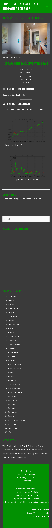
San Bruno (12, 396)
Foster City (12, 328)
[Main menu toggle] (47, 6)
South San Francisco (17, 420)
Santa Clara (12, 412)
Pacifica (11, 376)
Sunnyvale (12, 424)
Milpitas (11, 360)
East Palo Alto (14, 324)
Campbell (12, 312)
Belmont (12, 300)
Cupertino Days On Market (26, 180)
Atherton (12, 296)
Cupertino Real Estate (16, 104)
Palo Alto (12, 380)
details (26, 83)
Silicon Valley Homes (40, 510)
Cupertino (12, 316)
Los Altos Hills (14, 344)
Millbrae (11, 356)
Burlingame (13, 308)
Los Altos (12, 340)
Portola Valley (14, 384)
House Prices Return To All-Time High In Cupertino (25, 454)
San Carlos (12, 400)
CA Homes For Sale (40, 516)
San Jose (12, 404)
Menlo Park (13, 352)
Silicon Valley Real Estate (38, 513)
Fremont (12, 332)
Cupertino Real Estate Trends (26, 109)
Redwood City (14, 388)
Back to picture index (11, 57)
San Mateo (12, 408)
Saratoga (11, 416)
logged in (18, 199)
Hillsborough (13, 336)
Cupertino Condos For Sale (14, 95)
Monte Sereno (14, 364)
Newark (11, 372)
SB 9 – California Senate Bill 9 (15, 458)
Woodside (12, 432)
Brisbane (12, 304)
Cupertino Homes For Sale (18, 89)
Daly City (11, 320)
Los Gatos (12, 348)
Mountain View (14, 368)
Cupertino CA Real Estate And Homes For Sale (20, 6)
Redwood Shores (15, 392)
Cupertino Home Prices (15, 145)
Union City (12, 428)
